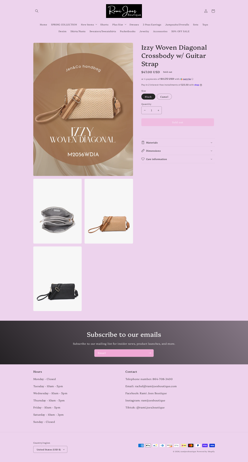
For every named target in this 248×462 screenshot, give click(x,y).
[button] (37, 11)
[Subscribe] (150, 353)
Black (148, 96)
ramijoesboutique (188, 451)
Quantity (146, 103)
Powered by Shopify (206, 451)
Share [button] (148, 132)
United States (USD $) (49, 449)
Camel (164, 96)
